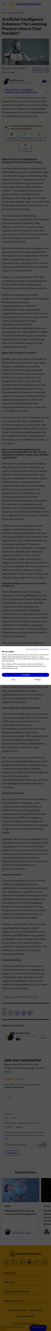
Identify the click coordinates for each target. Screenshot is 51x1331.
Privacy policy (31, 649)
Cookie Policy (43, 649)
